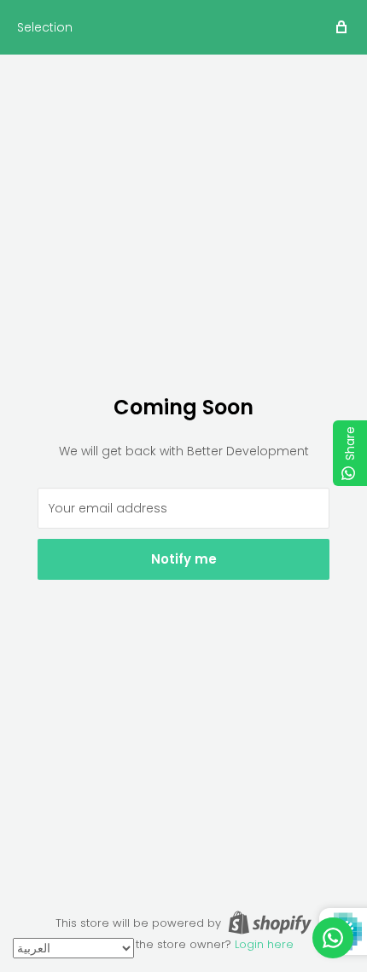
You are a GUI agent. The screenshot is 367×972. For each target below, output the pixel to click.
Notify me (184, 559)
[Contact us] (332, 937)
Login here (264, 944)
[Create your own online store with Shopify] (270, 922)
